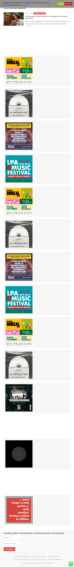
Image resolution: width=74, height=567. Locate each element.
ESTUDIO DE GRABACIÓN (54, 559)
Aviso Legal (49, 563)
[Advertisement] (17, 43)
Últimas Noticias (39, 13)
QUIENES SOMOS (17, 559)
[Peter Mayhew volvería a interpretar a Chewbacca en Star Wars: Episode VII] (14, 19)
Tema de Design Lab (53, 556)
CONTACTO (27, 559)
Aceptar (61, 4)
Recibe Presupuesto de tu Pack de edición (33, 563)
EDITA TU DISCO (42, 559)
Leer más (28, 26)
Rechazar (68, 4)
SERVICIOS (34, 559)
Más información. (26, 5)
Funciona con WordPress (39, 556)
